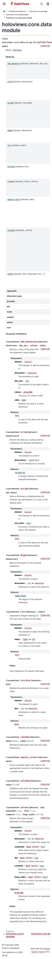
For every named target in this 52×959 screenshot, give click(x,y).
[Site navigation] (4, 4)
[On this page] (48, 4)
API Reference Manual (17, 11)
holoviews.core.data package (17, 15)
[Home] (4, 11)
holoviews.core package (38, 11)
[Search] (42, 4)
